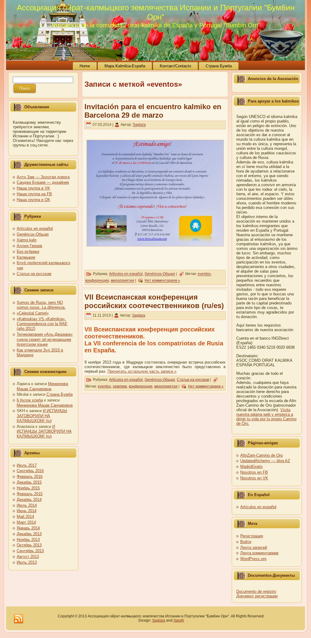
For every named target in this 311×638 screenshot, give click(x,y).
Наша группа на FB (34, 194)
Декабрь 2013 (29, 534)
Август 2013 (28, 556)
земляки (120, 386)
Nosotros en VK (254, 478)
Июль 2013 (27, 562)
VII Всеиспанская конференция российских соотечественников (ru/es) (154, 301)
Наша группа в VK (33, 188)
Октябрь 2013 (29, 545)
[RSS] (18, 619)
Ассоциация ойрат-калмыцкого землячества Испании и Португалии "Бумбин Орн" (156, 12)
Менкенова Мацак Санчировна (42, 386)
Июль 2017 (27, 465)
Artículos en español (35, 228)
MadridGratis (251, 466)
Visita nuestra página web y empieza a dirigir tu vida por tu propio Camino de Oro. (266, 417)
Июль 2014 (27, 505)
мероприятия (122, 281)
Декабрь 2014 (29, 499)
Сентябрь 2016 (30, 470)
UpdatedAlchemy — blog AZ (265, 460)
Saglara (139, 125)
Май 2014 (25, 516)
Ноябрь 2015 (28, 488)
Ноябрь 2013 (28, 539)
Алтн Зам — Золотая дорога (43, 177)
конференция (97, 281)
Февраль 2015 (30, 494)
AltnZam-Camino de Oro (261, 455)
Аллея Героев (29, 245)
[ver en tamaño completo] (155, 193)
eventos (204, 274)
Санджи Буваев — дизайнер (43, 182)
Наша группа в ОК (33, 199)
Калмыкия (26, 257)
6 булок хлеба (30, 400)
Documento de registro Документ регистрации (257, 593)
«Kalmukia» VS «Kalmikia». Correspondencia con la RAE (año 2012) (42, 324)
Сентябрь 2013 (30, 551)
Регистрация (251, 536)
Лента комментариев (259, 553)
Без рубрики (28, 251)
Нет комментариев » (162, 281)
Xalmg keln (26, 240)
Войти (245, 541)
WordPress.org (253, 558)
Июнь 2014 (26, 511)
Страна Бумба (59, 394)
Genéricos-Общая (33, 234)
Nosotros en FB (254, 472)
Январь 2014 (28, 528)
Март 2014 (26, 522)
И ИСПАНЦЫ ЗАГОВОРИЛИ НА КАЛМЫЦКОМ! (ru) (42, 415)
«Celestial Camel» (33, 313)
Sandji (178, 620)
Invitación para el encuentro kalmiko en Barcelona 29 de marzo (152, 110)
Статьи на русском (34, 273)
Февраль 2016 (30, 476)
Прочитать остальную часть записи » (142, 371)
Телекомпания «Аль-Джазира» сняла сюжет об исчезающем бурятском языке (45, 339)
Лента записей (253, 547)
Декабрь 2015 (29, 482)
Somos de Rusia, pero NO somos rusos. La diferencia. (41, 305)
